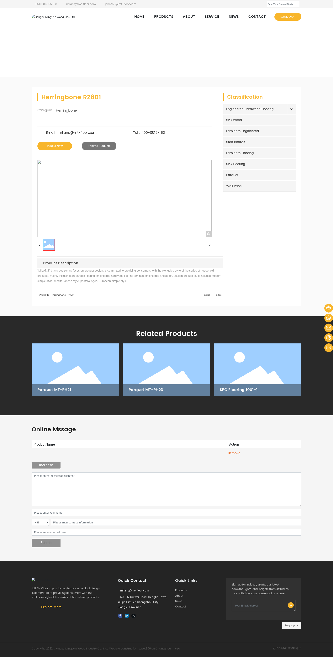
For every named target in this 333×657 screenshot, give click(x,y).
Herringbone (134, 61)
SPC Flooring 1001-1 (239, 390)
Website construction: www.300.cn (132, 648)
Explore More (51, 607)
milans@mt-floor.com (81, 4)
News (179, 601)
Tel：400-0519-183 (149, 132)
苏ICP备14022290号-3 (287, 648)
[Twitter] (134, 615)
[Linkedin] (127, 615)
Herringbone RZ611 (63, 294)
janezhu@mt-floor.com (120, 4)
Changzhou (163, 648)
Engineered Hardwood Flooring (97, 61)
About (180, 596)
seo (177, 648)
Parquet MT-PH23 (146, 390)
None (207, 294)
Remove (234, 453)
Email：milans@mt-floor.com (71, 132)
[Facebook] (121, 615)
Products (63, 61)
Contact (180, 606)
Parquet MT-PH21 (54, 390)
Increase (46, 465)
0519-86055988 (46, 4)
